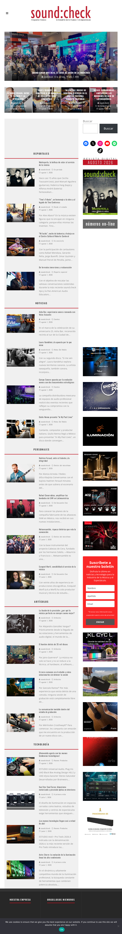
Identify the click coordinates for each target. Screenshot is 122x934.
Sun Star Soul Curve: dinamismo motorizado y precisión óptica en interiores (57, 788)
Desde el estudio (60, 207)
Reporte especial (60, 272)
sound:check (45, 169)
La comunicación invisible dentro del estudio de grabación (54, 710)
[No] (118, 926)
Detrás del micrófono (62, 465)
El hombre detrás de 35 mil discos (53, 644)
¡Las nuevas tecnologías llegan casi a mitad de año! (57, 822)
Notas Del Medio (60, 350)
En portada (58, 169)
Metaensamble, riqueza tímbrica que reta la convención (57, 531)
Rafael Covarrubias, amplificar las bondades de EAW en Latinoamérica (54, 497)
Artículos (57, 618)
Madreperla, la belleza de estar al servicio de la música (57, 163)
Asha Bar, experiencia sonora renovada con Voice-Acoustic (57, 313)
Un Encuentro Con (61, 503)
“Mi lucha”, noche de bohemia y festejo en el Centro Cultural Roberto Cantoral (56, 235)
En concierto (59, 241)
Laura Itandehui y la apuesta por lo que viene (55, 343)
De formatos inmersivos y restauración (55, 267)
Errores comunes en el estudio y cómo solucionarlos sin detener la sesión (55, 673)
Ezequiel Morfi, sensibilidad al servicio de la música (57, 568)
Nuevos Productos (61, 760)
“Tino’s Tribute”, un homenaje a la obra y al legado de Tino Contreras (57, 201)
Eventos (57, 319)
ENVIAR (100, 622)
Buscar (87, 121)
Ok (61, 929)
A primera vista (60, 794)
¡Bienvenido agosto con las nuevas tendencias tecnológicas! (53, 754)
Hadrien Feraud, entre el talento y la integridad (54, 459)
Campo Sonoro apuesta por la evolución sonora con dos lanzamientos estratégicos (56, 381)
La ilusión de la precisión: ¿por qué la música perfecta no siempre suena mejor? (57, 612)
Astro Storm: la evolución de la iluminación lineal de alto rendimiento (57, 856)
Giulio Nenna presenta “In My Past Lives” (56, 417)
